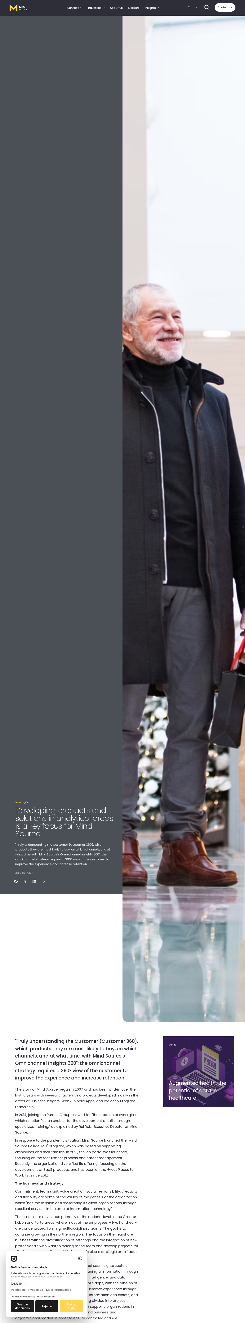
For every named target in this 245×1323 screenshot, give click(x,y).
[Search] (207, 7)
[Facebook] (16, 881)
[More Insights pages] (158, 8)
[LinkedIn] (34, 881)
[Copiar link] (43, 881)
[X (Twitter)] (25, 881)
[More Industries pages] (104, 8)
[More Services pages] (81, 8)
